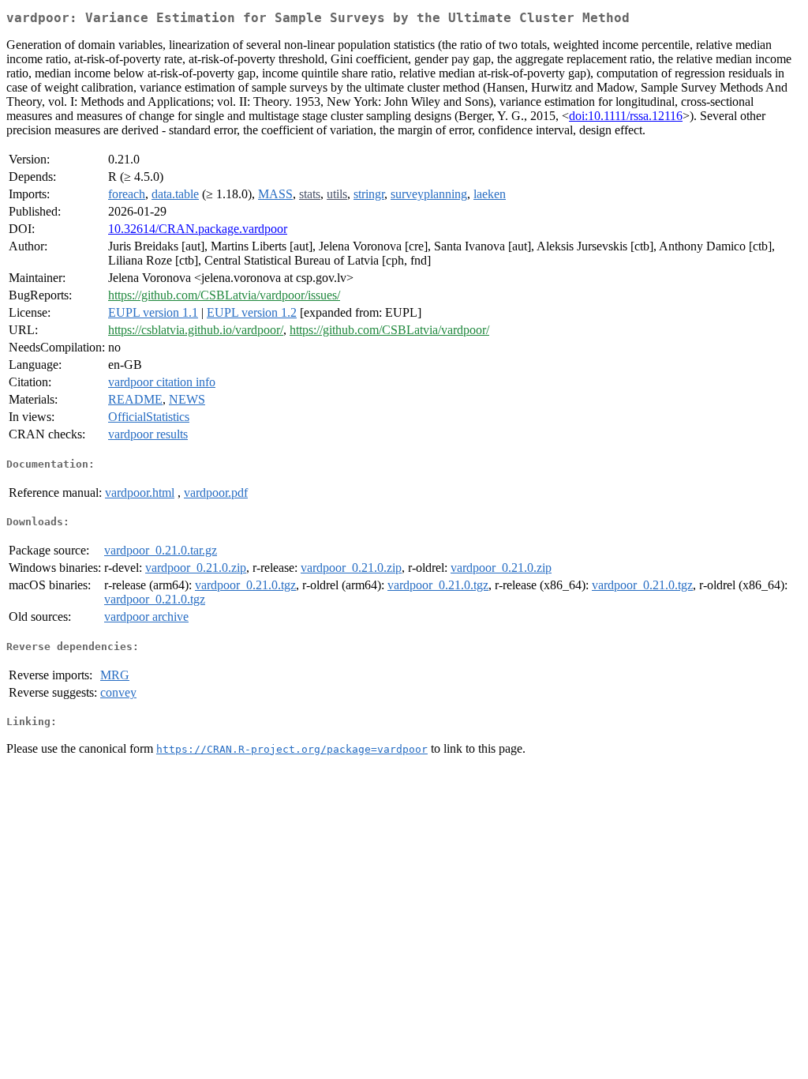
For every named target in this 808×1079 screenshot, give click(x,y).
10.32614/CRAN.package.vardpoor (197, 228)
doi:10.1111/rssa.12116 (626, 115)
